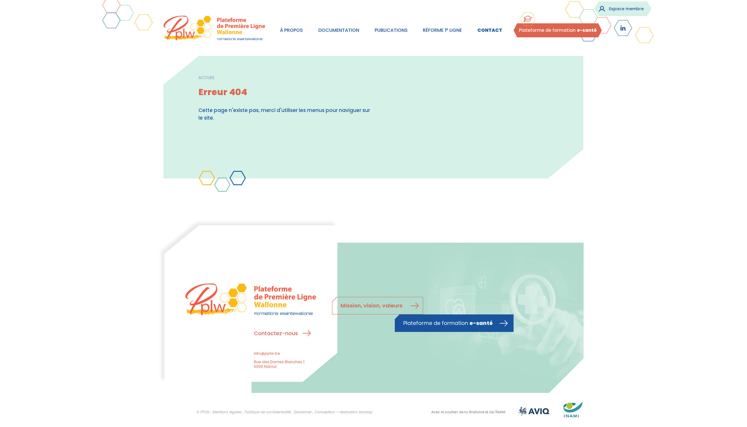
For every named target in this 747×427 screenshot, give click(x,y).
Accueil (206, 77)
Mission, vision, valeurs (371, 305)
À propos (291, 30)
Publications (391, 30)
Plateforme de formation (558, 30)
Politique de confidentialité (268, 412)
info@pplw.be (267, 353)
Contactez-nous (276, 333)
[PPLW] (214, 29)
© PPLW (203, 412)
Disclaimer (303, 412)
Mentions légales (227, 412)
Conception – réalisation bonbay (344, 412)
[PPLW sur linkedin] (623, 28)
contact (489, 30)
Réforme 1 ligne (442, 30)
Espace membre (626, 9)
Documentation (338, 30)
